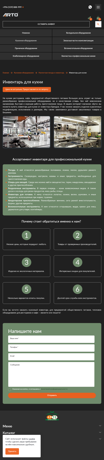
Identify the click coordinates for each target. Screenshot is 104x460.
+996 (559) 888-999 (12, 7)
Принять (12, 451)
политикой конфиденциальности (54, 389)
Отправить (52, 395)
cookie (32, 439)
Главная (6, 73)
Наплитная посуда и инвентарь (51, 73)
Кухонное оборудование (24, 73)
